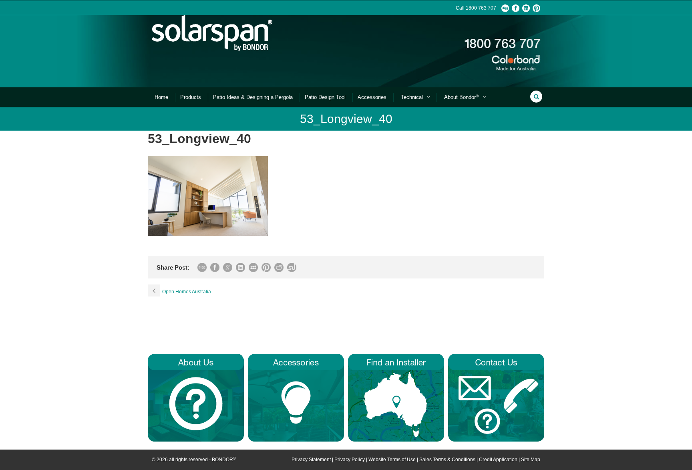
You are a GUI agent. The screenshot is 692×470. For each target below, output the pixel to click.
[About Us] (196, 397)
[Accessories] (296, 397)
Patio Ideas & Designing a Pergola (253, 97)
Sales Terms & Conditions (447, 459)
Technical (412, 97)
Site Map (530, 459)
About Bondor (461, 97)
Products (190, 97)
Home (161, 97)
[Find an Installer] (396, 397)
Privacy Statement (311, 459)
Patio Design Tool (325, 97)
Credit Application (498, 459)
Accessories (372, 97)
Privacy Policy (349, 459)
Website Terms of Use (392, 459)
